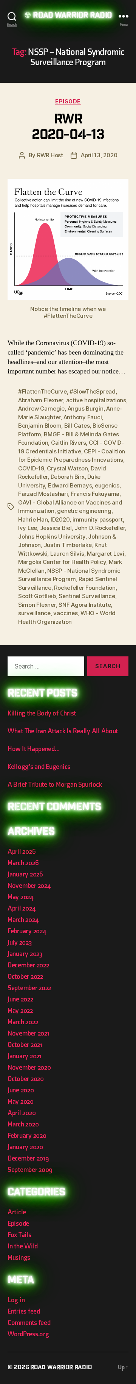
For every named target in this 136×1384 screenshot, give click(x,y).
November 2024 (29, 886)
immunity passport (98, 519)
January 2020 (25, 1147)
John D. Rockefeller (99, 527)
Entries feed (24, 1311)
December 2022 (28, 965)
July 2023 (20, 943)
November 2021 (28, 1033)
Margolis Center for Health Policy (62, 561)
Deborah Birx (68, 476)
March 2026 (23, 863)
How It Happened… (34, 749)
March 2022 (23, 1022)
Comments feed (29, 1323)
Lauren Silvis (67, 553)
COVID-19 (31, 468)
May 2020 (21, 1102)
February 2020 (27, 1136)
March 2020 (23, 1124)
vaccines (65, 613)
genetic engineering (84, 510)
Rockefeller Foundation (84, 587)
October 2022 (25, 977)
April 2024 (21, 908)
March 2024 (23, 920)
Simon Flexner (37, 604)
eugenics (107, 485)
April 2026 (22, 852)
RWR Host (50, 155)
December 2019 (28, 1158)
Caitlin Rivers (68, 442)
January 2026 (25, 874)
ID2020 (60, 519)
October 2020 (26, 1079)
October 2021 (25, 1045)
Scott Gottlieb (37, 596)
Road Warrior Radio (72, 16)
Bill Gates (77, 425)
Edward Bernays (70, 485)
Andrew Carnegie (41, 408)
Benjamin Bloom (39, 425)
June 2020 (21, 1090)
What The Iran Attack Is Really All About (63, 731)
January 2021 (25, 1056)
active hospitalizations (96, 400)
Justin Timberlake (68, 544)
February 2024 (27, 931)
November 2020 (29, 1068)
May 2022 (20, 1011)
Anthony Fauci (82, 417)
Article (17, 1212)
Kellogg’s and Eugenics (39, 767)
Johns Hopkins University (51, 536)
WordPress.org (28, 1334)
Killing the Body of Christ (42, 713)
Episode (68, 101)
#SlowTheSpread (92, 391)
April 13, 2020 (99, 155)
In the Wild (23, 1246)
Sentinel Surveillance (87, 596)
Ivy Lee (27, 527)
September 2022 (29, 988)
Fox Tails (19, 1235)
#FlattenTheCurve (42, 391)
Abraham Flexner (40, 400)
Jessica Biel (56, 527)
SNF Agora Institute (85, 604)
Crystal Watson (67, 468)
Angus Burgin (86, 408)
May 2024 (20, 897)
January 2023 (25, 954)
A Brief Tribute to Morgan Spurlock (55, 785)
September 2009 (30, 1170)
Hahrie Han (33, 519)
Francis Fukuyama (95, 493)
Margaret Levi (105, 553)
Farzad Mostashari (43, 493)
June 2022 (20, 999)
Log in (16, 1300)
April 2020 (22, 1113)
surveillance (34, 613)
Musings (19, 1258)
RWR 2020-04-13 (68, 128)
